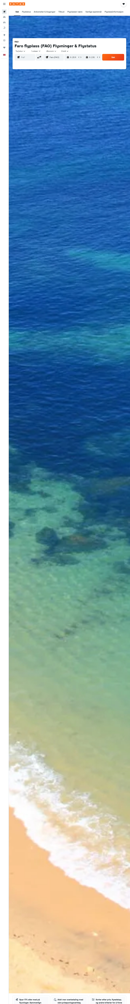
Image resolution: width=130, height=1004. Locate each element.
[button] (4, 4)
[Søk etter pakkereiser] (4, 27)
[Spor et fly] (4, 40)
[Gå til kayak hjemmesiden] (17, 3)
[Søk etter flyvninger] (4, 11)
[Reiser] (4, 47)
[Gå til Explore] (4, 35)
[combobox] (51, 51)
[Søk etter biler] (4, 22)
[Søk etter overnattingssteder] (4, 17)
